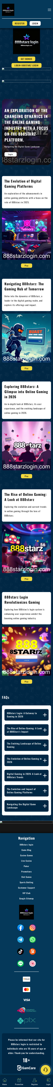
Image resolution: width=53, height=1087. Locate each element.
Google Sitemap (26, 898)
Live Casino (26, 860)
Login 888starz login (26, 65)
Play (26, 265)
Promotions (26, 871)
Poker (26, 866)
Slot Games (26, 876)
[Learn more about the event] (26, 68)
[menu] (49, 10)
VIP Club (27, 893)
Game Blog (26, 850)
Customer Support (26, 887)
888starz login (26, 844)
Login (35, 23)
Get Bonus (26, 58)
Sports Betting (26, 882)
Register (20, 23)
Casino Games (26, 855)
